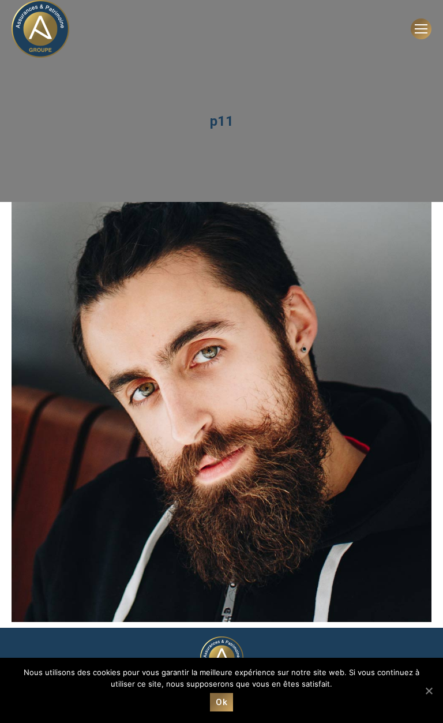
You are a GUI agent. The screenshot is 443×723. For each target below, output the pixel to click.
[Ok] (428, 690)
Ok (221, 702)
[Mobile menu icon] (421, 28)
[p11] (221, 412)
